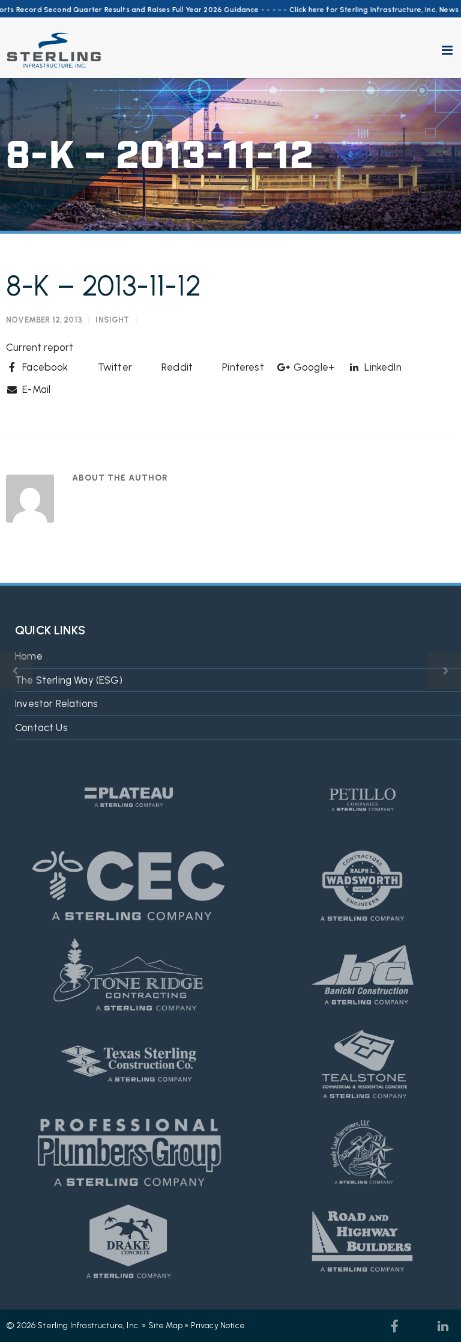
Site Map (165, 1325)
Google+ (313, 367)
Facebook (44, 367)
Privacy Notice (218, 1325)
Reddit (176, 367)
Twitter (113, 367)
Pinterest (242, 367)
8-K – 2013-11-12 (103, 285)
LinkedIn (382, 367)
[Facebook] (395, 1326)
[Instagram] (419, 1326)
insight (112, 319)
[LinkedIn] (443, 1326)
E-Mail (35, 389)
